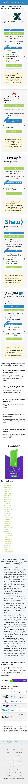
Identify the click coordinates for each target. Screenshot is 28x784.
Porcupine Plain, (9, 527)
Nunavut (11, 769)
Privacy (18, 755)
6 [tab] (19, 271)
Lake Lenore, (8, 535)
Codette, (7, 503)
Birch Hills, (7, 547)
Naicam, (7, 507)
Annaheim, (7, 531)
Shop (21, 749)
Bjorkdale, (7, 495)
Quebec (22, 772)
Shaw (12, 710)
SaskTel (13, 717)
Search (9, 752)
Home (7, 749)
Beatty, (6, 497)
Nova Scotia (22, 766)
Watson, (7, 545)
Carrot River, (8, 517)
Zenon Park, (8, 491)
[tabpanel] (14, 57)
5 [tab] (18, 69)
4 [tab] (16, 69)
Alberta (8, 758)
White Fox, (7, 521)
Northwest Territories (10, 766)
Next (24, 57)
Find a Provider (18, 752)
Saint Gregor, (8, 551)
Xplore (13, 696)
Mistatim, (7, 511)
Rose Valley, (8, 525)
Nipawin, (7, 513)
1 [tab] (9, 69)
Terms (10, 755)
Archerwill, (7, 505)
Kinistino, (7, 515)
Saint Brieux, (8, 509)
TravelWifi (14, 705)
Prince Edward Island (11, 772)
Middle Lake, (8, 549)
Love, (6, 529)
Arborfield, (8, 499)
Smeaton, (7, 541)
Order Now (14, 65)
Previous (3, 57)
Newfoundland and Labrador (15, 764)
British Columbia (18, 758)
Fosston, (7, 537)
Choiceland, (8, 533)
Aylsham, (7, 501)
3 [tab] (14, 69)
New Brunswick (19, 761)
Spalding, (7, 519)
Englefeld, (7, 543)
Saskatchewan (11, 775)
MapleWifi (14, 701)
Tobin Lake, (8, 539)
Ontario (19, 769)
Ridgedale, (7, 487)
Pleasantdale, (8, 493)
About (14, 749)
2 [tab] (12, 69)
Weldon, (7, 523)
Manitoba (9, 761)
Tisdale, (7, 483)
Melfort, (7, 489)
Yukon (20, 775)
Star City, (7, 485)
